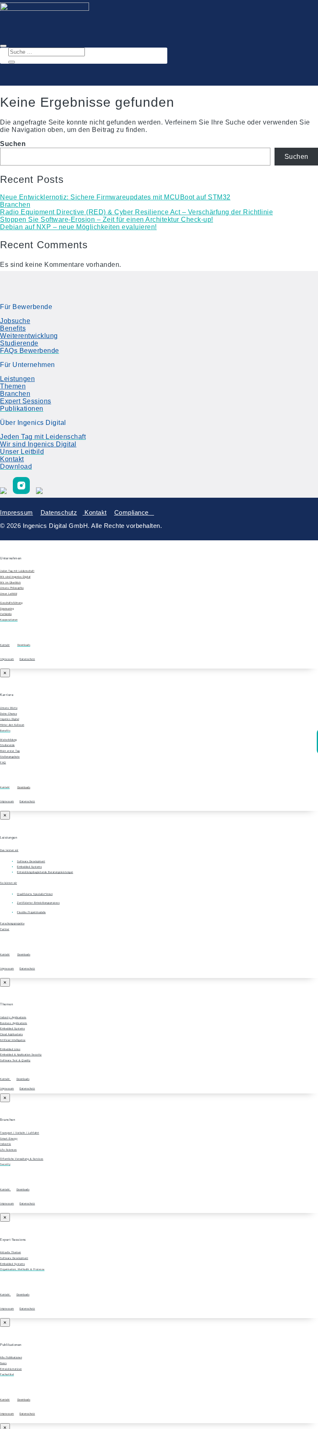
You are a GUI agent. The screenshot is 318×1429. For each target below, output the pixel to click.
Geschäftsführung (11, 602)
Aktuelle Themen (10, 1252)
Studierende (19, 343)
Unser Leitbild (8, 593)
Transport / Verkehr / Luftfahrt (19, 1132)
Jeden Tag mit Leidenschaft (17, 570)
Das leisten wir (9, 850)
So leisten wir (8, 882)
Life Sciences (8, 1149)
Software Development (14, 1257)
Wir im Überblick (10, 582)
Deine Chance (8, 713)
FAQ (3, 762)
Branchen (15, 204)
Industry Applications (13, 1017)
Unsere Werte (8, 707)
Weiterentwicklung (29, 335)
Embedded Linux (10, 1049)
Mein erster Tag (10, 750)
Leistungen (17, 378)
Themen (13, 386)
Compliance (134, 512)
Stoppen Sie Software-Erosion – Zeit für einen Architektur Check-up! (106, 219)
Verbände (6, 613)
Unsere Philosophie (12, 587)
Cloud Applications (11, 1034)
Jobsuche (15, 320)
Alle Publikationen (11, 1357)
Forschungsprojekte (12, 923)
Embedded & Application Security (21, 1054)
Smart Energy (8, 1138)
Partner (5, 929)
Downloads (24, 787)
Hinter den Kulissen (12, 724)
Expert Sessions (25, 401)
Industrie (5, 1143)
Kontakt (12, 459)
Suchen (13, 143)
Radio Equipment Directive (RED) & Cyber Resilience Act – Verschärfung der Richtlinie (136, 212)
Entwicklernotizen (11, 1368)
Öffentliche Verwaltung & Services (21, 1158)
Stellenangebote (10, 756)
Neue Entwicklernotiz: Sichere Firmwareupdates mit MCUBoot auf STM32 (115, 197)
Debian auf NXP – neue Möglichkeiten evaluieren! (78, 226)
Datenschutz (59, 512)
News (3, 1363)
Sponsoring (7, 608)
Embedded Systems (12, 1028)
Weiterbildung (8, 739)
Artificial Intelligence (13, 1039)
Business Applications (13, 1022)
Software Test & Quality (15, 1060)
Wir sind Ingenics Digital (38, 444)
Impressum (16, 512)
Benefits (13, 328)
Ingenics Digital (9, 718)
